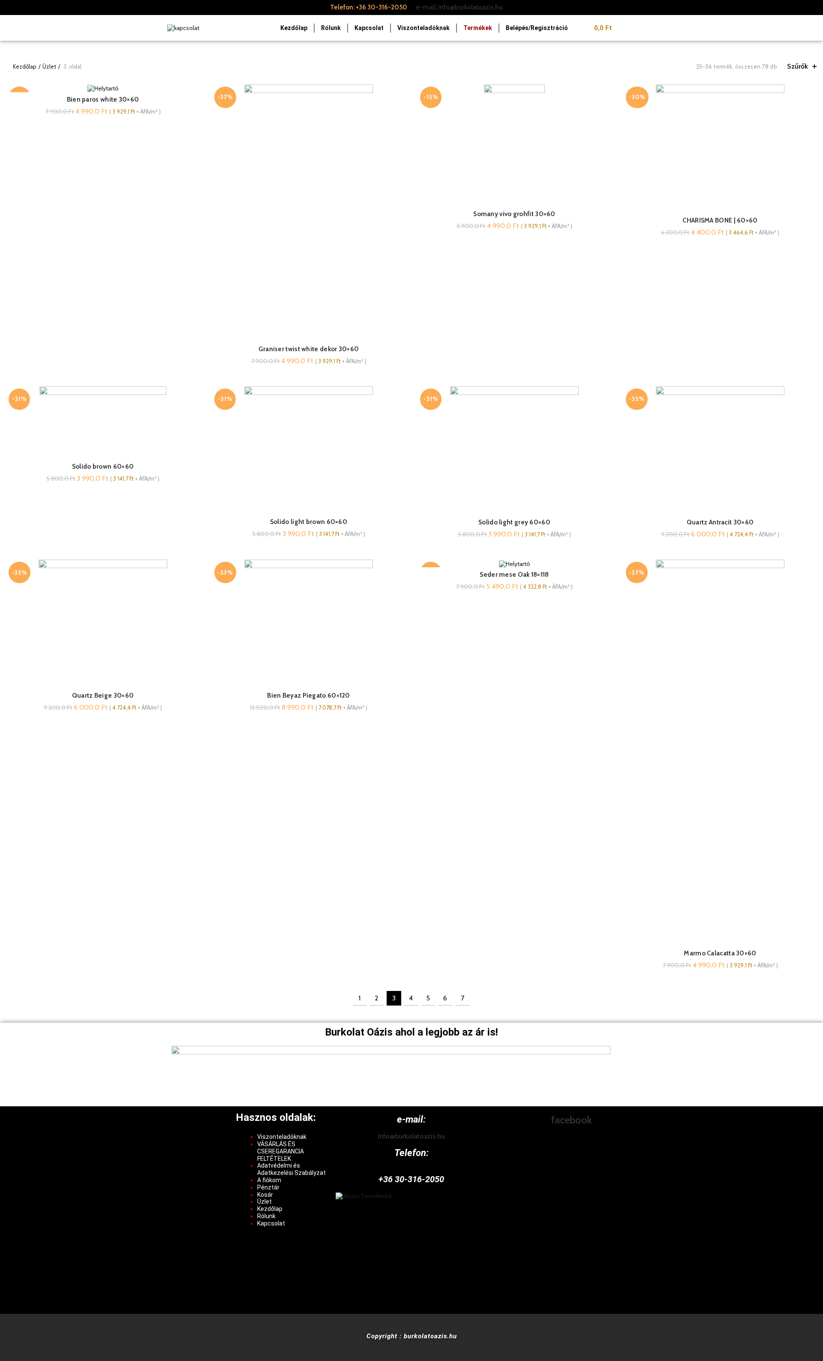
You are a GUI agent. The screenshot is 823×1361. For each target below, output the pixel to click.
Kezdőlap (293, 27)
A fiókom (269, 1180)
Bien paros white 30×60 (103, 99)
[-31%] (514, 563)
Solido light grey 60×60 (514, 522)
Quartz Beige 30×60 (103, 695)
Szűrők (797, 66)
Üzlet (49, 66)
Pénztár (268, 1187)
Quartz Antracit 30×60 (720, 522)
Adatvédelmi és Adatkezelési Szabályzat (291, 1169)
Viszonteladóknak (423, 27)
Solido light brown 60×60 (308, 522)
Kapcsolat (369, 27)
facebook (571, 1120)
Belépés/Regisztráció (537, 27)
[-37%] (102, 88)
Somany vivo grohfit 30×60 (514, 214)
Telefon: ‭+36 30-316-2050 (368, 7)
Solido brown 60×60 (103, 466)
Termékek (477, 27)
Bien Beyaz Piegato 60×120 (308, 695)
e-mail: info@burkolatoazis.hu (459, 7)
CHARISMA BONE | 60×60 (719, 220)
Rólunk (331, 27)
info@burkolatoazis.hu (411, 1136)
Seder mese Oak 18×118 (514, 574)
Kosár (265, 1194)
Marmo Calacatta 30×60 (720, 953)
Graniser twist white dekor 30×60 (308, 349)
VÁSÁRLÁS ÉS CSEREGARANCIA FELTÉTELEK (280, 1151)
